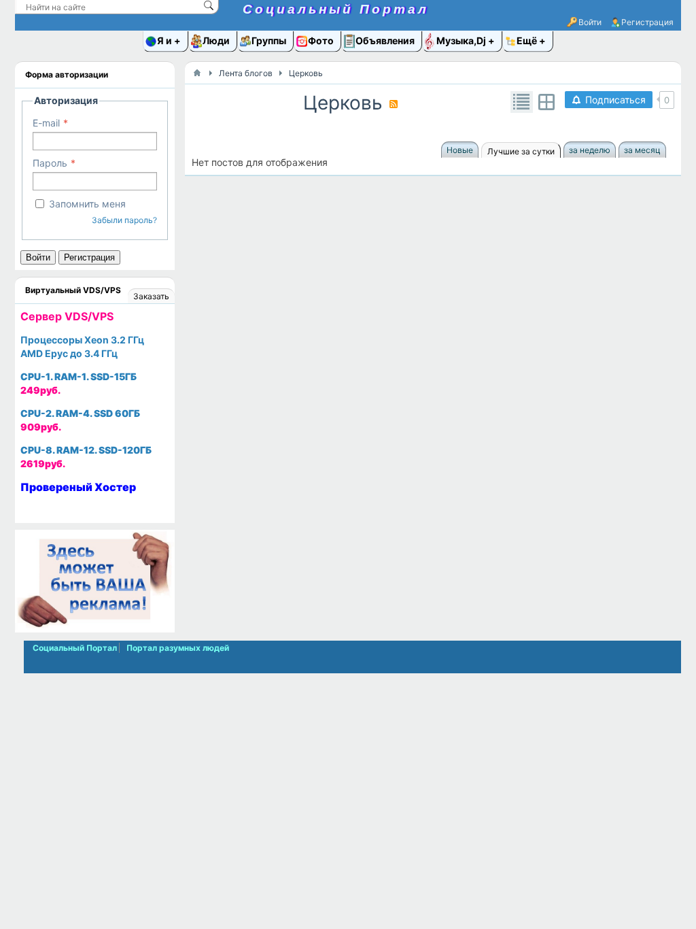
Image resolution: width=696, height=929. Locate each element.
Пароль (50, 163)
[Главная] (197, 73)
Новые (460, 150)
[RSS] (393, 104)
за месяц (642, 150)
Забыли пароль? (124, 220)
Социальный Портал (336, 9)
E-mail (46, 123)
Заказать (151, 296)
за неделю (589, 150)
